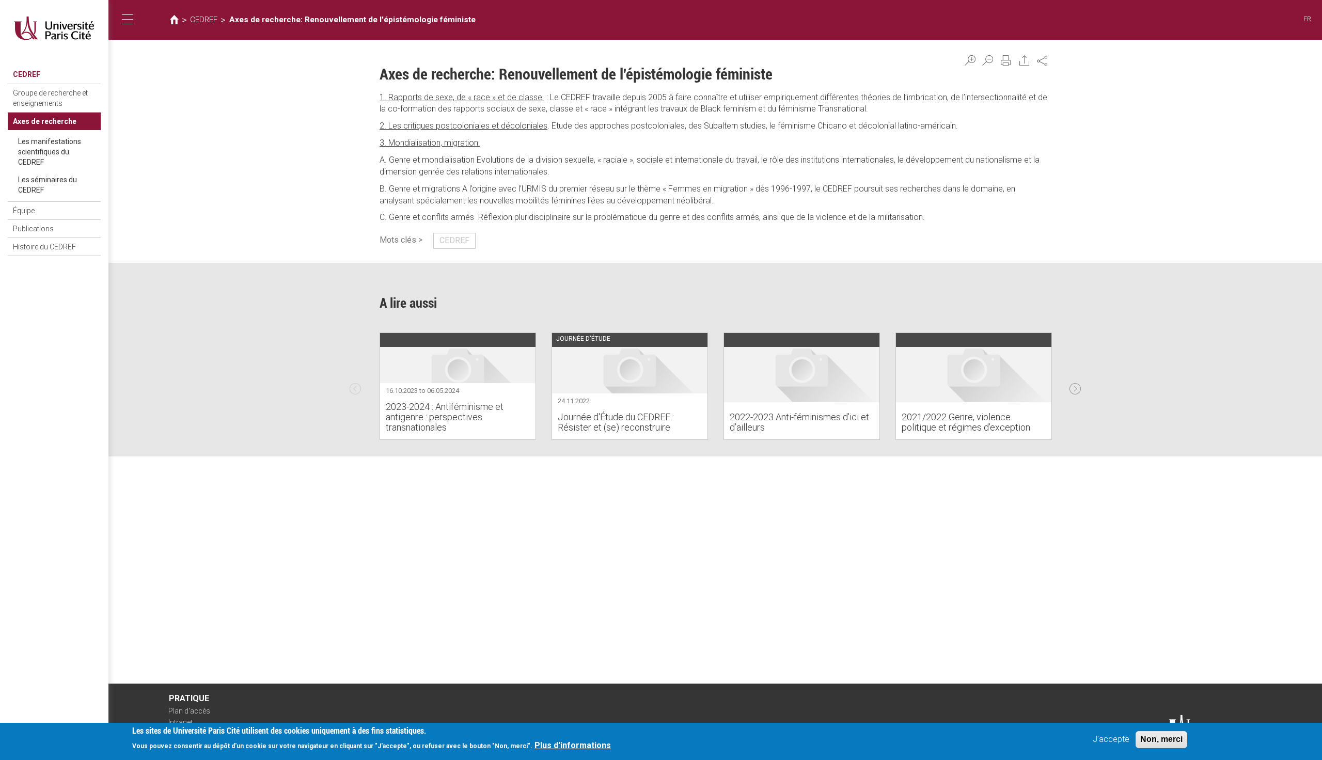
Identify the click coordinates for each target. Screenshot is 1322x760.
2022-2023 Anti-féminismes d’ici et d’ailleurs (799, 422)
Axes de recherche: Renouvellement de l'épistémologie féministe (352, 19)
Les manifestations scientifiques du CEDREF (49, 151)
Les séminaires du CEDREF (47, 185)
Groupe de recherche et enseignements (50, 98)
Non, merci (1161, 739)
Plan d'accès (189, 711)
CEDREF (26, 74)
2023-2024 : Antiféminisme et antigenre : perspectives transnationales (444, 417)
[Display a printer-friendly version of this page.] (1006, 60)
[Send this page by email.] (1024, 60)
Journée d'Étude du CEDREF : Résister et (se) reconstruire (616, 422)
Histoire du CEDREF (44, 247)
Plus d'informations (572, 745)
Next (1075, 386)
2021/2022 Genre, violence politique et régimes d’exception (966, 422)
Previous (355, 386)
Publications (33, 229)
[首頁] (54, 28)
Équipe (24, 211)
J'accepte (1111, 739)
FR (1307, 19)
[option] (458, 386)
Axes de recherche (44, 121)
